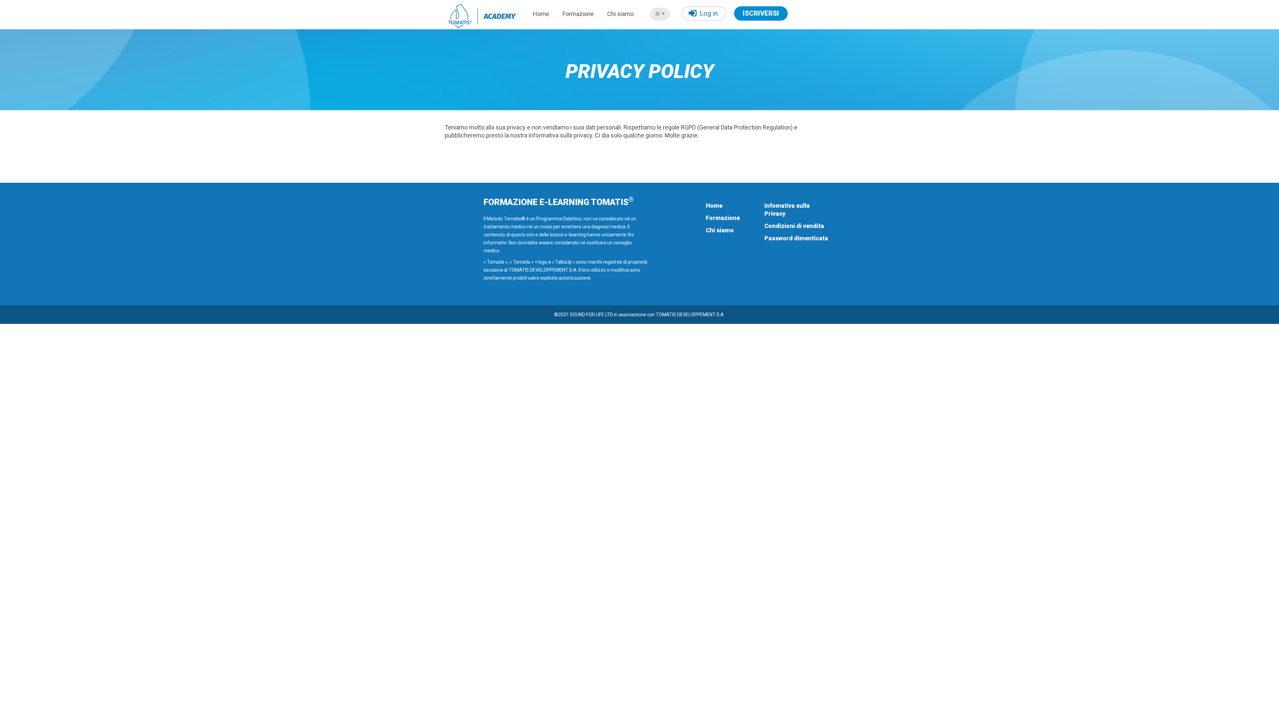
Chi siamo (620, 13)
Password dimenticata (796, 238)
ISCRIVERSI (761, 13)
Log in (709, 13)
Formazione (578, 13)
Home (541, 13)
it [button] (658, 14)
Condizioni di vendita (794, 225)
